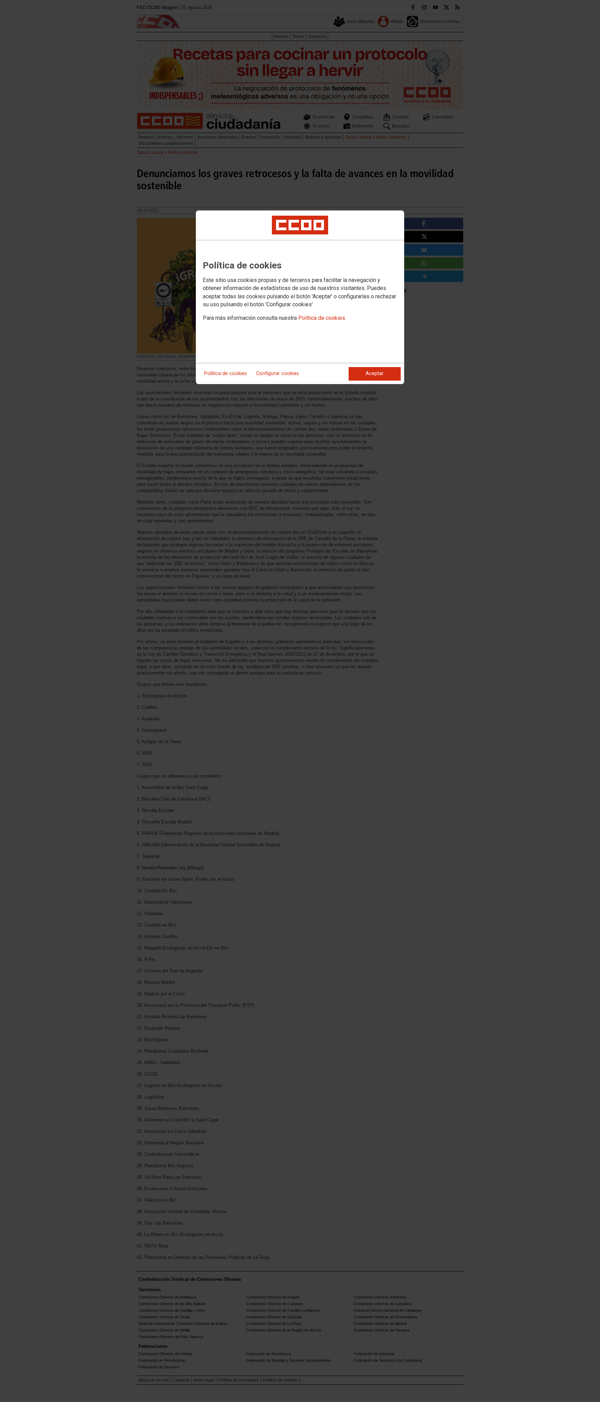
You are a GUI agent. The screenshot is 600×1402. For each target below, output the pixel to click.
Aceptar (375, 373)
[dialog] (300, 297)
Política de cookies (321, 318)
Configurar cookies (277, 373)
